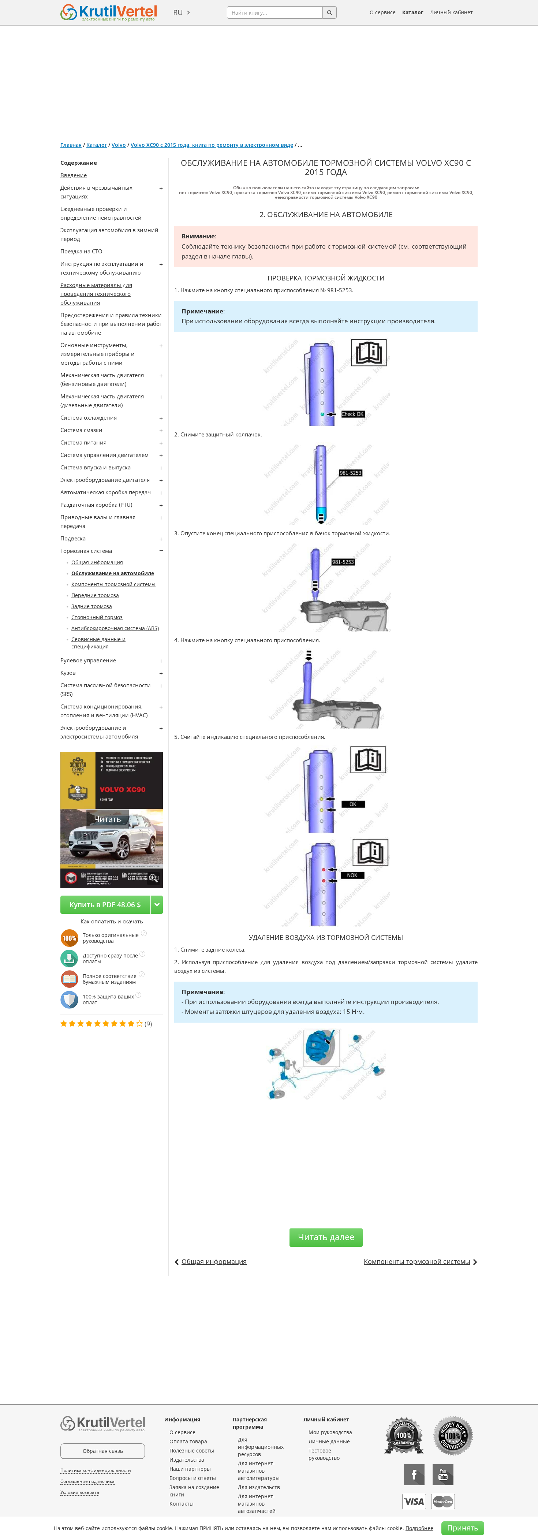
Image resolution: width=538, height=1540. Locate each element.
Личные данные (329, 1441)
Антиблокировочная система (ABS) (115, 628)
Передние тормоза (95, 595)
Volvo (119, 144)
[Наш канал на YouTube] (443, 1474)
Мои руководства (330, 1432)
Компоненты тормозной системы (113, 584)
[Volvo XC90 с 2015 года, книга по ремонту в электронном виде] (153, 878)
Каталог (412, 12)
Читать (107, 819)
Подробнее (419, 1528)
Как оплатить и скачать (112, 921)
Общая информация (97, 562)
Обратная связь (103, 1450)
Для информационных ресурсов (261, 1447)
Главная (71, 144)
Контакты (181, 1503)
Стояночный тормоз (97, 617)
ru (178, 12)
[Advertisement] (269, 80)
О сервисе (383, 12)
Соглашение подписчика (87, 1481)
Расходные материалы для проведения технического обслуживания (96, 293)
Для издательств (259, 1487)
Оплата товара (188, 1441)
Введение (73, 175)
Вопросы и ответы (192, 1477)
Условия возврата (79, 1492)
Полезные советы (191, 1450)
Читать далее (326, 1237)
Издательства (186, 1459)
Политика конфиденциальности (95, 1470)
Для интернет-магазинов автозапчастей (257, 1503)
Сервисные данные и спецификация (98, 643)
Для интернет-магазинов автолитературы (259, 1470)
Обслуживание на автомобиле (112, 573)
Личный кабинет (451, 12)
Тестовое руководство (324, 1454)
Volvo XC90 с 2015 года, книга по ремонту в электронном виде (212, 144)
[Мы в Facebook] (414, 1474)
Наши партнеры (190, 1468)
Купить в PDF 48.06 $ (105, 904)
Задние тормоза (91, 606)
